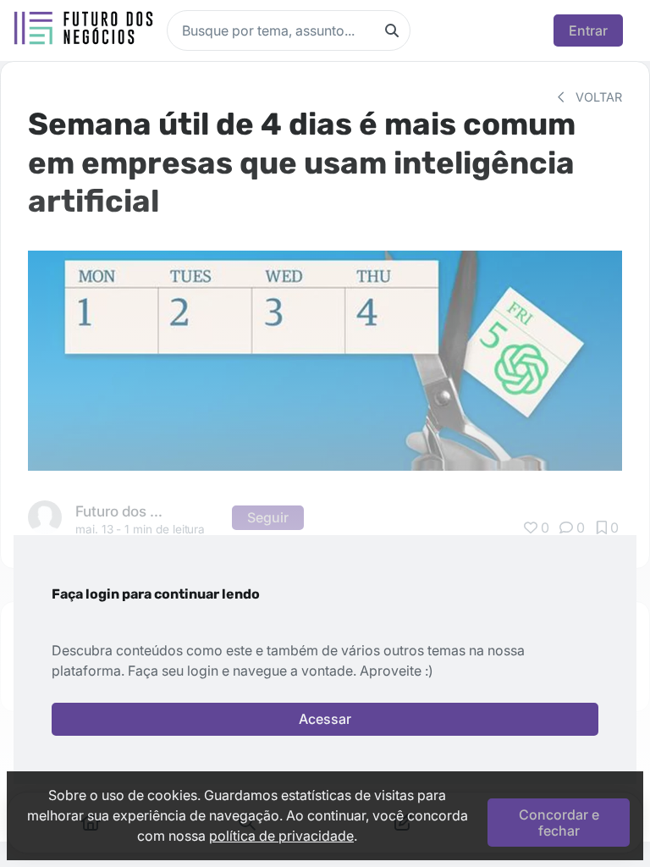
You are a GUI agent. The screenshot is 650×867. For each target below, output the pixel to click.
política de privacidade (281, 835)
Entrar (588, 30)
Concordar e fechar (559, 822)
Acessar (325, 718)
